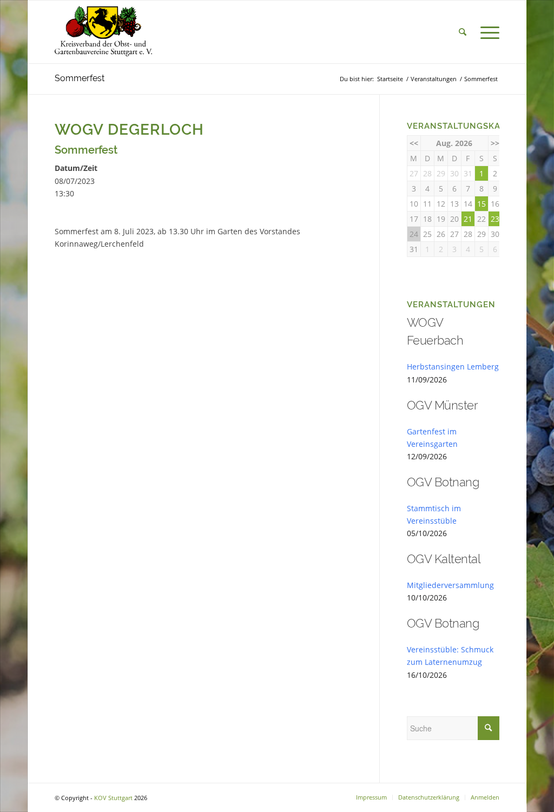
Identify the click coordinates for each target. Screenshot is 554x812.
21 (468, 219)
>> (495, 143)
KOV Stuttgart (113, 798)
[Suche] (462, 32)
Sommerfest (79, 78)
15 (481, 204)
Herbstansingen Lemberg (453, 366)
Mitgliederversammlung (450, 585)
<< (414, 143)
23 (495, 219)
